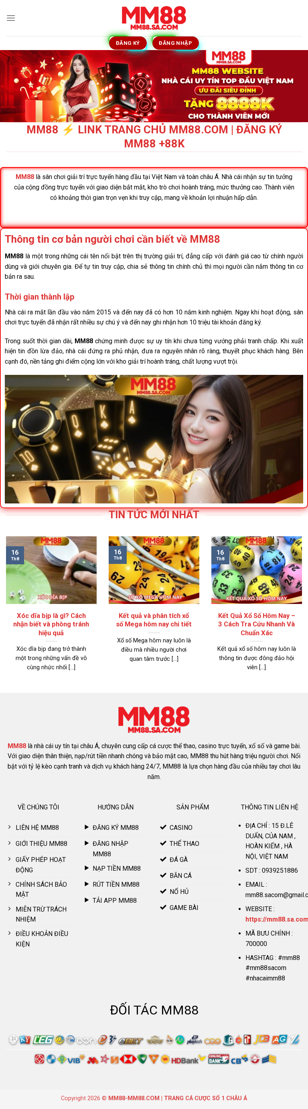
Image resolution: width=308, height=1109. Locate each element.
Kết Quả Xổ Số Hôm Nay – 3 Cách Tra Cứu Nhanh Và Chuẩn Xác (256, 624)
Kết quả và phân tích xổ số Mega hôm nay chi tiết (154, 620)
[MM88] (154, 18)
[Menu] (11, 18)
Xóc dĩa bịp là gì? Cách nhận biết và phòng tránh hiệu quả (51, 624)
